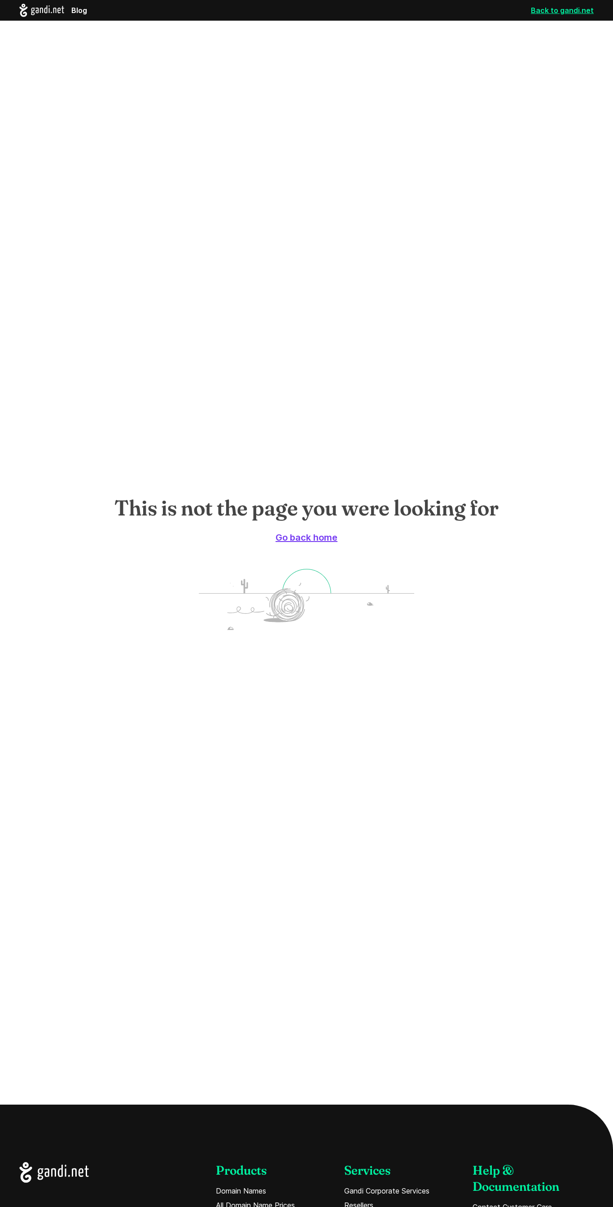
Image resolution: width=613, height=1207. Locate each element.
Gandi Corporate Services (386, 1190)
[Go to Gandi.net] (54, 1172)
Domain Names (241, 1190)
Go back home (306, 537)
